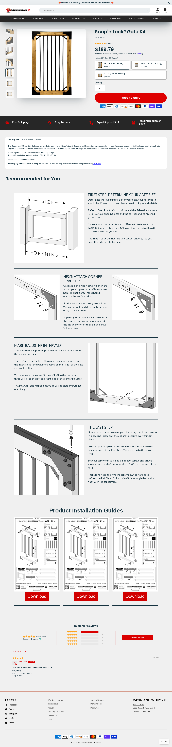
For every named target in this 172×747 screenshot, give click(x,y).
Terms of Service (97, 700)
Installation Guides (31, 139)
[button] (100, 44)
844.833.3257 (138, 705)
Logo (17, 10)
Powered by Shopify (93, 742)
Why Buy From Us (55, 700)
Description (14, 139)
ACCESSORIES (138, 18)
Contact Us (52, 716)
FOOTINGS (59, 18)
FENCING (116, 18)
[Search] (148, 10)
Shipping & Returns (56, 712)
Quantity (98, 83)
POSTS (98, 18)
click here (97, 164)
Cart (165, 10)
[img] (17, 658)
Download (36, 596)
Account (158, 10)
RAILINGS (39, 18)
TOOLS (158, 18)
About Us (52, 708)
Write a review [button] (137, 638)
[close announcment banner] (168, 2)
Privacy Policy (96, 704)
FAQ (50, 720)
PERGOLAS (80, 18)
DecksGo (81, 742)
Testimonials (53, 704)
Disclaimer (94, 708)
